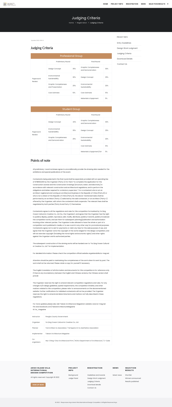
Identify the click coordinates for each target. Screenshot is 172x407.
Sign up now (38, 385)
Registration (132, 4)
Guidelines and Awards (96, 375)
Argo (115, 402)
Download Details (124, 58)
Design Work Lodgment (127, 48)
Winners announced (133, 378)
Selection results (157, 4)
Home (105, 4)
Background (73, 375)
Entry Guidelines (124, 43)
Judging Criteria (96, 23)
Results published (132, 381)
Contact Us (122, 64)
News (143, 4)
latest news (117, 375)
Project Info (117, 4)
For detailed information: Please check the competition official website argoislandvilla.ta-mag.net (71, 253)
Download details (94, 384)
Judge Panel (73, 378)
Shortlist (128, 375)
